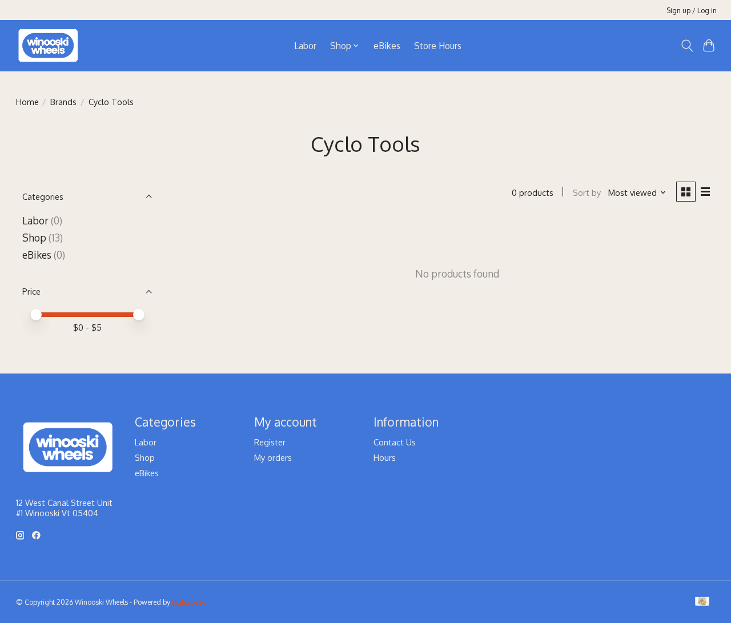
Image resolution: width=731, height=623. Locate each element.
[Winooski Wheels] (48, 45)
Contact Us (394, 442)
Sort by (587, 192)
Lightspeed (189, 601)
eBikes (386, 45)
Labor (305, 45)
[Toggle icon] (686, 45)
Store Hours (437, 45)
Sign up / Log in (691, 10)
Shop (34, 237)
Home (27, 102)
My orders (273, 457)
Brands (63, 102)
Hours (384, 457)
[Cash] (702, 602)
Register (270, 442)
